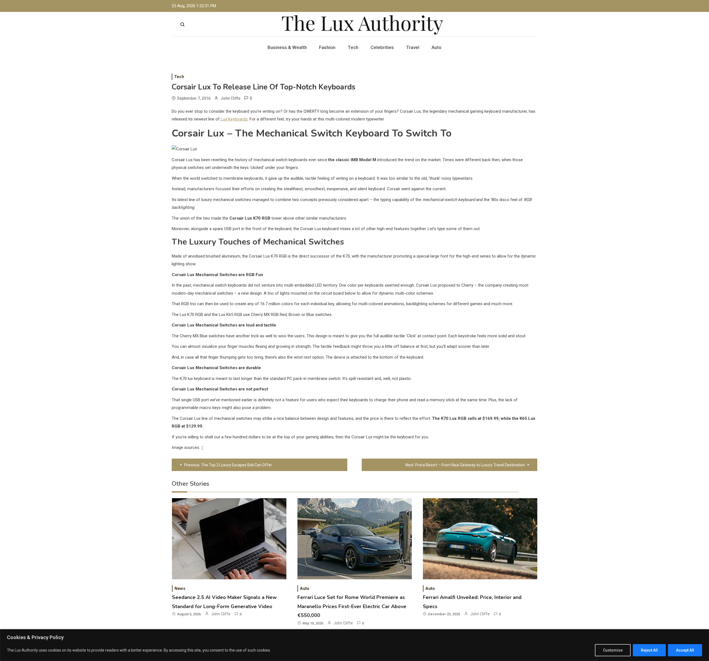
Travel (412, 47)
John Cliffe (230, 98)
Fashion (327, 47)
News (179, 588)
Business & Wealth (287, 47)
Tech (353, 47)
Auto (436, 47)
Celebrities (382, 47)
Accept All (685, 650)
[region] (354, 645)
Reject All (649, 650)
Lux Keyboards (234, 119)
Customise (613, 650)
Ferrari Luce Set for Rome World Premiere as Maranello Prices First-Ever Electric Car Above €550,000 (351, 606)
